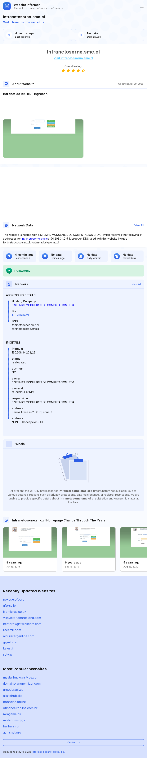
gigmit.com (10, 642)
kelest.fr (9, 648)
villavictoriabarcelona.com (22, 618)
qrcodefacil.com (14, 690)
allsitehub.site (12, 696)
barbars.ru (11, 726)
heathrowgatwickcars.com (22, 624)
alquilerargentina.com (18, 636)
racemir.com (12, 630)
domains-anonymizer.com (22, 683)
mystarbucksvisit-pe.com (21, 677)
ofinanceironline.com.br (20, 708)
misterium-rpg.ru (15, 720)
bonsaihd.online (14, 702)
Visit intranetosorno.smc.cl (21, 22)
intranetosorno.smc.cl (35, 238)
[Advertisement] (73, 107)
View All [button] (139, 225)
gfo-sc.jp (9, 605)
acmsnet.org (12, 732)
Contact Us (73, 742)
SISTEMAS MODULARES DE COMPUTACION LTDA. (43, 305)
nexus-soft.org (13, 599)
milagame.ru (12, 714)
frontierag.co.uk (14, 612)
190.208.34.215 (21, 315)
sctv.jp (7, 654)
